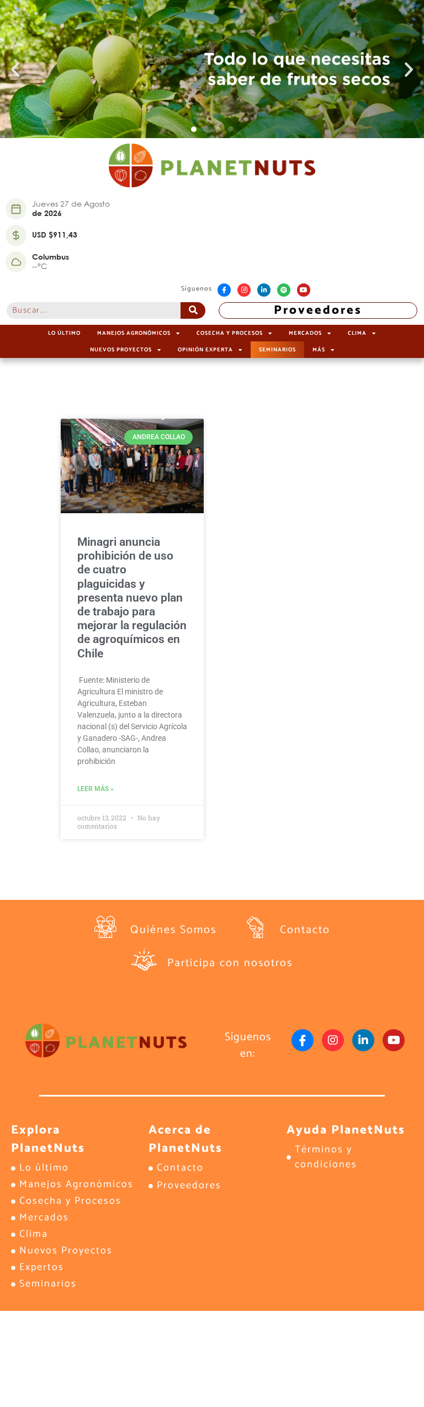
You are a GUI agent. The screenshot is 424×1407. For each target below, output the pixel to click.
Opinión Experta (205, 349)
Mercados (305, 333)
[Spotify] (283, 290)
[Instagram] (244, 290)
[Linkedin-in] (264, 290)
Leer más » (95, 789)
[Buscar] (193, 310)
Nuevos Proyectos (121, 349)
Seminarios (277, 349)
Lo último (64, 333)
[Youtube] (303, 290)
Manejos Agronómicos (134, 333)
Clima (357, 333)
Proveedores (318, 310)
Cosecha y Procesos (230, 333)
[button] (15, 69)
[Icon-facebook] (224, 290)
